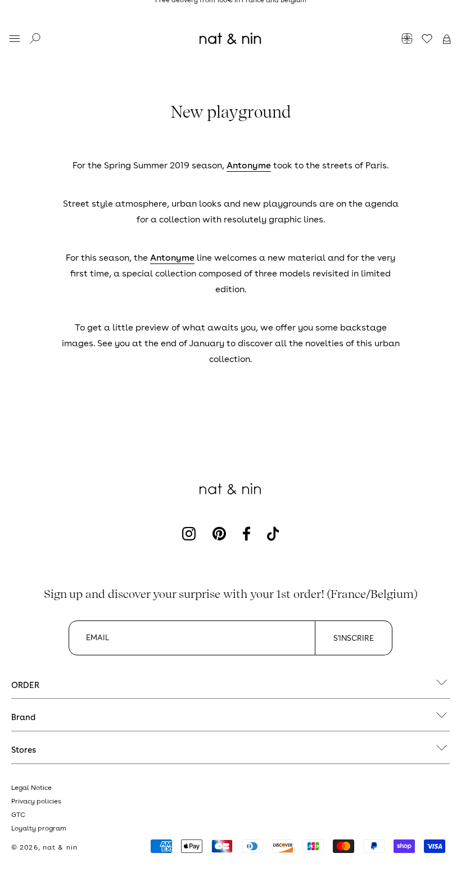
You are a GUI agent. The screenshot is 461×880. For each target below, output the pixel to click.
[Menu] (14, 39)
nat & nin (60, 847)
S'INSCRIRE (353, 637)
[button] (446, 39)
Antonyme (249, 165)
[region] (230, 11)
